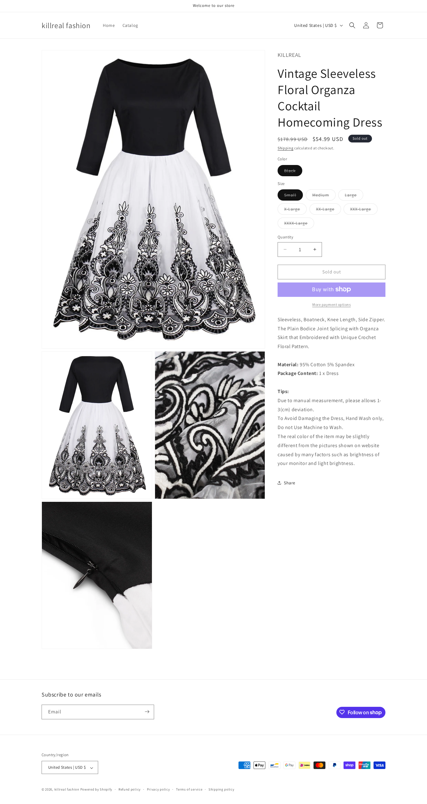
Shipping (286, 147)
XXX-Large (364, 210)
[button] (352, 25)
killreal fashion (66, 789)
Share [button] (289, 482)
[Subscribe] (147, 711)
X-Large (295, 210)
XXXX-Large (299, 224)
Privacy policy (158, 789)
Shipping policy (221, 789)
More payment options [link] (331, 304)
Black (293, 171)
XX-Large (328, 210)
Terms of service (189, 789)
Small (293, 196)
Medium (324, 196)
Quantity (285, 237)
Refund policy (129, 789)
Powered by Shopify (96, 789)
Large (354, 196)
